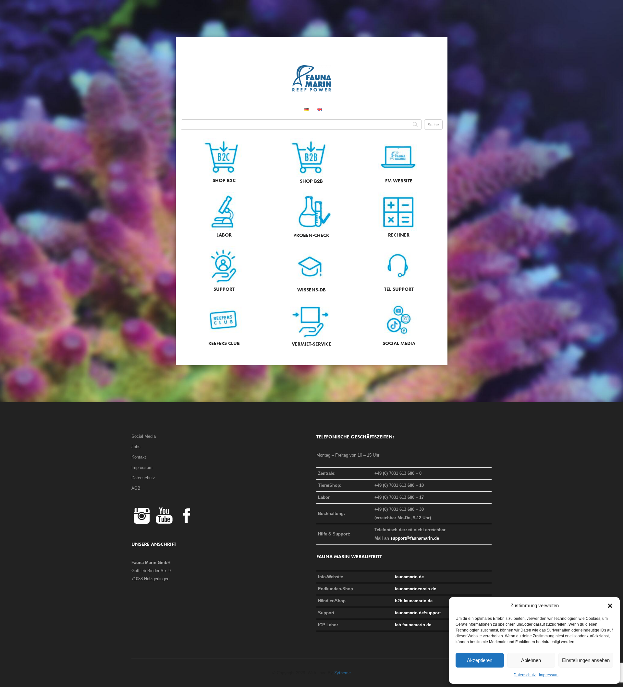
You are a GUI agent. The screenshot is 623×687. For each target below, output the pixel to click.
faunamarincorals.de (415, 588)
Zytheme (342, 672)
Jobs (135, 446)
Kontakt (138, 457)
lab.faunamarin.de (413, 624)
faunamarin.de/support (418, 612)
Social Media (143, 436)
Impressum (548, 675)
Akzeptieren (479, 660)
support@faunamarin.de (414, 538)
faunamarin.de (409, 576)
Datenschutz (525, 675)
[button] (610, 605)
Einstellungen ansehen (586, 660)
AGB (135, 488)
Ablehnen (531, 660)
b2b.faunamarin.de (414, 600)
